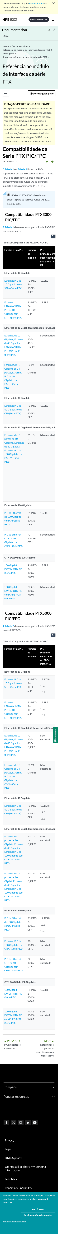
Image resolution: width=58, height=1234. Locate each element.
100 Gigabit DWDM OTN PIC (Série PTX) (13, 569)
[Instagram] (21, 1123)
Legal (8, 1149)
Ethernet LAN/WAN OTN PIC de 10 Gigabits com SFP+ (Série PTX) (13, 310)
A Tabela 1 (8, 169)
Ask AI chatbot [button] (36, 3)
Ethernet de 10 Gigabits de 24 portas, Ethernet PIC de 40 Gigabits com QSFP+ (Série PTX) (13, 376)
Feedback (11, 1179)
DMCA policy (13, 1158)
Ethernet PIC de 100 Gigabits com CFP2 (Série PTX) (13, 945)
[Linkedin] (28, 1123)
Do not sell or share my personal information (26, 1168)
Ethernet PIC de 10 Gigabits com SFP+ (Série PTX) (13, 284)
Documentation (14, 30)
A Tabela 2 (8, 626)
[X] (13, 1123)
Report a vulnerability (18, 1188)
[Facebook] (6, 1123)
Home (6, 46)
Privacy (9, 1140)
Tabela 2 (22, 169)
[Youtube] (35, 1123)
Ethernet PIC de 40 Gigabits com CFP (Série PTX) (13, 409)
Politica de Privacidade (14, 1221)
